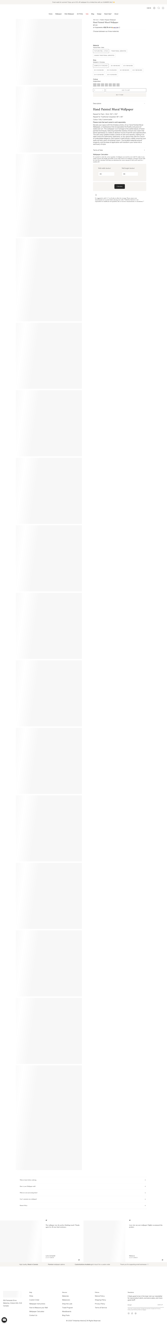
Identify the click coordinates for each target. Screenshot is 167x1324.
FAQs (31, 1296)
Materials (65, 1296)
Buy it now (119, 95)
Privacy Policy (100, 1304)
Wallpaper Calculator (36, 1311)
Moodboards (66, 1311)
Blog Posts (66, 1315)
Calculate (120, 186)
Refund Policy (100, 1296)
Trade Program (67, 1308)
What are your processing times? (28, 1193)
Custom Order (34, 1300)
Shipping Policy (100, 1300)
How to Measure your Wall (38, 1308)
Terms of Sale (98, 150)
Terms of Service (101, 1308)
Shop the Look (67, 1304)
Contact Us (33, 1315)
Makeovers (66, 1300)
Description (97, 103)
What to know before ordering (28, 1180)
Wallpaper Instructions (37, 1304)
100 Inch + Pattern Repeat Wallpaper (104, 20)
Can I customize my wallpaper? (28, 1199)
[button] (58, 14)
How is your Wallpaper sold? (28, 1186)
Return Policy (23, 1205)
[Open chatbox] (4, 1320)
